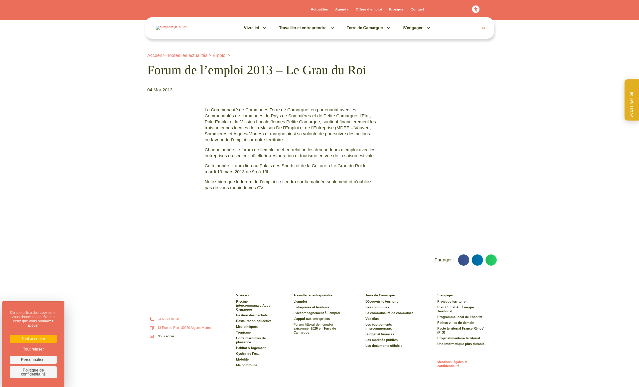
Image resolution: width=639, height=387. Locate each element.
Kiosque (396, 9)
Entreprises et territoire (311, 307)
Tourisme (243, 332)
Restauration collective (253, 321)
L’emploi (300, 301)
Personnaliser (33, 360)
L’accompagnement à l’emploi (317, 313)
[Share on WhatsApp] (491, 260)
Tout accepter (33, 339)
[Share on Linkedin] (477, 260)
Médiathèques (247, 327)
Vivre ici (251, 28)
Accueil (154, 55)
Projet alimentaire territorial (458, 338)
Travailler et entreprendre (302, 28)
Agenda (341, 9)
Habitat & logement (251, 348)
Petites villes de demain (455, 323)
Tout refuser (33, 349)
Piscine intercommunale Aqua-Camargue (253, 305)
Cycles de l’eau (248, 354)
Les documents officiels (383, 346)
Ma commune (246, 365)
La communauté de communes (389, 313)
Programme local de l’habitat (459, 317)
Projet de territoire (451, 301)
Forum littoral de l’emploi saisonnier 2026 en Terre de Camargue (315, 328)
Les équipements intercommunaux (378, 326)
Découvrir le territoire (381, 301)
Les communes (377, 307)
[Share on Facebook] (463, 260)
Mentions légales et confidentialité (452, 364)
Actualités (319, 9)
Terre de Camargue (365, 28)
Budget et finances (379, 334)
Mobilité (242, 359)
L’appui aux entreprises (312, 319)
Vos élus (372, 319)
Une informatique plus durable (460, 344)
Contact (417, 9)
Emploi (219, 55)
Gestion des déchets (252, 315)
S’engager (413, 28)
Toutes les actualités (187, 55)
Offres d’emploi (369, 9)
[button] (632, 100)
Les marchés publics (381, 340)
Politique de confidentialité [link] (33, 372)
